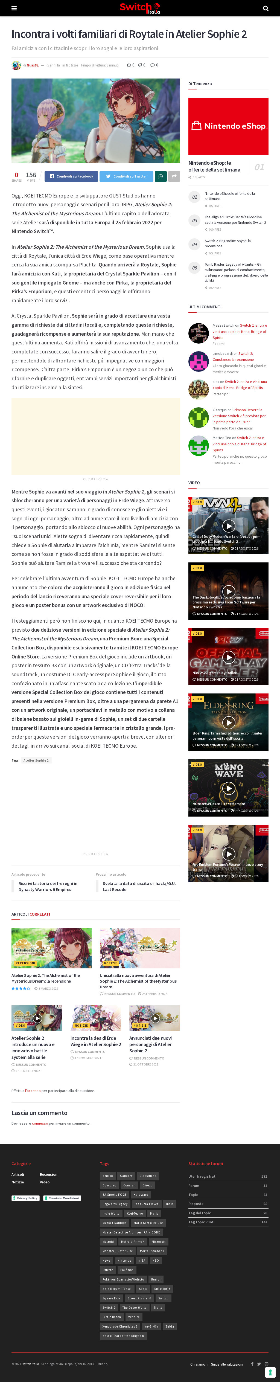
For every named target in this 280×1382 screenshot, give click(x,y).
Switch (163, 1298)
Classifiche (147, 1176)
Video (20, 1025)
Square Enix (112, 1298)
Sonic (143, 1289)
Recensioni (25, 963)
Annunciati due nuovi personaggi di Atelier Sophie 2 (150, 1044)
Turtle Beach (112, 1317)
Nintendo (124, 1260)
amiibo (108, 1176)
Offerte (108, 1270)
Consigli (129, 1185)
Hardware (140, 1195)
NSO (156, 1260)
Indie (170, 1204)
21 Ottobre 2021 (145, 1064)
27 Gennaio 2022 (27, 1071)
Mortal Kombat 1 (152, 1251)
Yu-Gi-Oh (151, 1326)
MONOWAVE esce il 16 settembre (218, 803)
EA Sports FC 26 (114, 1195)
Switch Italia (30, 1364)
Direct (147, 1185)
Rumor (156, 1279)
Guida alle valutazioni (227, 1364)
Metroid (108, 1242)
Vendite (134, 1317)
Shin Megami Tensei (117, 1289)
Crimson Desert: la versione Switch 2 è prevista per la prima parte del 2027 (239, 416)
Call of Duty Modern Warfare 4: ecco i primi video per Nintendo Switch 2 (227, 539)
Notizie (72, 65)
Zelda (169, 1326)
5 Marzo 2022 (48, 988)
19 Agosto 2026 (246, 745)
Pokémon (127, 1270)
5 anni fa (53, 65)
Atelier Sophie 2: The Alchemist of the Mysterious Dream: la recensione (45, 978)
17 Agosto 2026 (246, 876)
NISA (141, 1260)
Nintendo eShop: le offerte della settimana (214, 166)
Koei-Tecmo (135, 1213)
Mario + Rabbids (115, 1223)
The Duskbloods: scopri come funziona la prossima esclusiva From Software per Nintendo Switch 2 (226, 602)
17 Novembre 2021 (87, 1058)
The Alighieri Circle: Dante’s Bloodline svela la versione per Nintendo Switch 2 (235, 219)
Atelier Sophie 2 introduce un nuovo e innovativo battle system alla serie (33, 1047)
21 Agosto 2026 (246, 548)
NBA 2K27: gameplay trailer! (214, 672)
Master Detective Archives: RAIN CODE (131, 1232)
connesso (40, 1123)
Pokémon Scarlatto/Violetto (123, 1279)
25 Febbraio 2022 (154, 994)
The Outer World (134, 1308)
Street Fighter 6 (139, 1298)
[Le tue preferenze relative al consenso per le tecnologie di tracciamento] (270, 1372)
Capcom (126, 1176)
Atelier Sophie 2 (36, 760)
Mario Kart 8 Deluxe (148, 1223)
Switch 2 (109, 1308)
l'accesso (33, 1090)
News (106, 1260)
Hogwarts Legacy (115, 1204)
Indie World (111, 1213)
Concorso (109, 1185)
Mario (154, 1213)
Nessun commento (119, 994)
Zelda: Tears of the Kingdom (123, 1336)
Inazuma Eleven (147, 1204)
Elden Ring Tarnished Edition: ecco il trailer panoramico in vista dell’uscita (227, 736)
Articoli (17, 1174)
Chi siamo (197, 1364)
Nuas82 (33, 65)
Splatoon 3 (162, 1289)
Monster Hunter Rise (118, 1251)
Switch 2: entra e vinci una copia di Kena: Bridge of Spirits (240, 331)
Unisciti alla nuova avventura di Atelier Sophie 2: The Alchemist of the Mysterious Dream (138, 980)
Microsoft (159, 1242)
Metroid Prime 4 (133, 1242)
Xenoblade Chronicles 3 (120, 1326)
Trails (158, 1308)
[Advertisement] (95, 436)
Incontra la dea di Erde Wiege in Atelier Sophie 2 (96, 1041)
